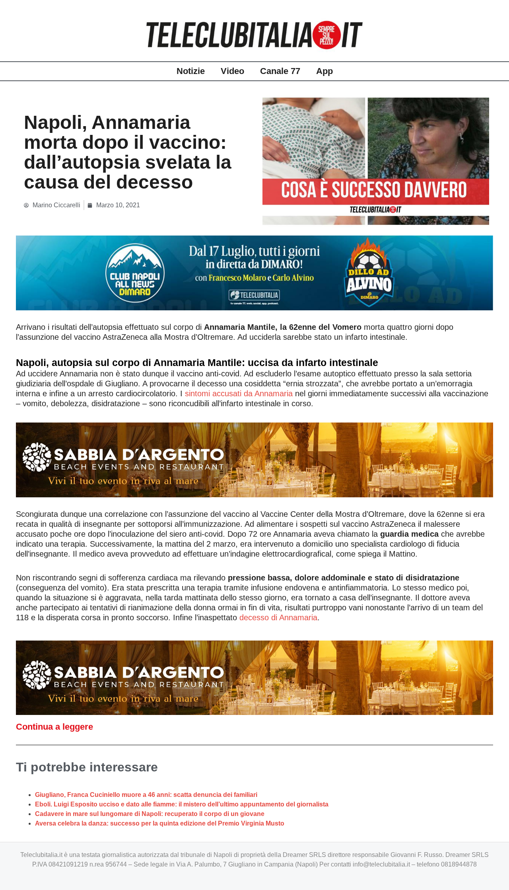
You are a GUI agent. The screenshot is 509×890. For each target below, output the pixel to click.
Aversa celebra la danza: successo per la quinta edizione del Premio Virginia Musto (159, 823)
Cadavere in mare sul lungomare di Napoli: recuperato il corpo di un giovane (149, 813)
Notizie (191, 71)
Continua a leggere (54, 727)
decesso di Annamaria (277, 617)
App (324, 71)
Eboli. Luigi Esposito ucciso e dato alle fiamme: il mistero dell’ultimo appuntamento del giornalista (181, 804)
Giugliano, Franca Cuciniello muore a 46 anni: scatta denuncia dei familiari (146, 794)
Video (232, 71)
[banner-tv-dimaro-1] (254, 272)
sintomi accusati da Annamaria (239, 393)
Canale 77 (280, 71)
